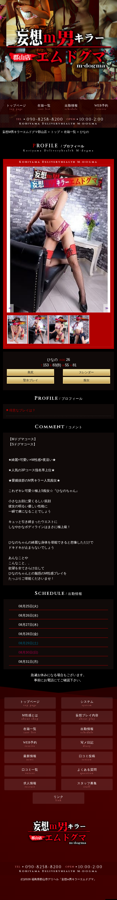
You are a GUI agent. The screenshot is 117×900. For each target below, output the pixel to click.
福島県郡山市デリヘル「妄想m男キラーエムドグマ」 (64, 879)
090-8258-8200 (45, 119)
